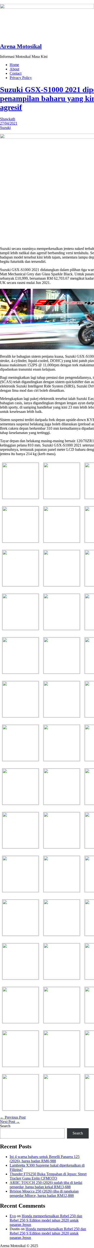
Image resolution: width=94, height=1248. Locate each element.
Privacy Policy (21, 78)
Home (14, 65)
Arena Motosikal (21, 46)
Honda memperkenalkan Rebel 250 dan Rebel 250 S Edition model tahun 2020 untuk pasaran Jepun (46, 1220)
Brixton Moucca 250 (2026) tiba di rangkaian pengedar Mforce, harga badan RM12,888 (44, 1193)
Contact (15, 73)
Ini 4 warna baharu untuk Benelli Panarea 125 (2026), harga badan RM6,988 (45, 1159)
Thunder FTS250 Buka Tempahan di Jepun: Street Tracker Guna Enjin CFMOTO (48, 1176)
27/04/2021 (8, 123)
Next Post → (10, 1122)
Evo (13, 1216)
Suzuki (5, 128)
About (14, 69)
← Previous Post (13, 1117)
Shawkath (7, 119)
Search (5, 1126)
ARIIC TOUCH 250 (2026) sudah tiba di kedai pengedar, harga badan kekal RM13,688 (46, 1185)
